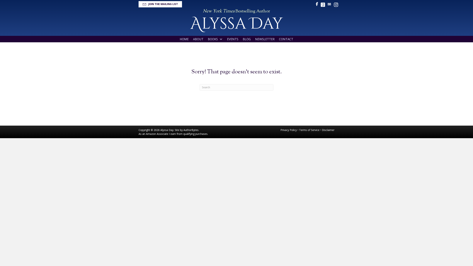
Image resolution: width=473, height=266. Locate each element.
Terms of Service (309, 130)
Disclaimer (328, 130)
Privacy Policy (288, 130)
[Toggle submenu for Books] (221, 39)
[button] (160, 4)
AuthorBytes (190, 130)
